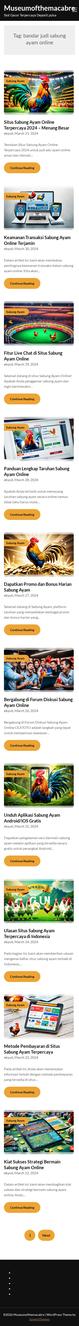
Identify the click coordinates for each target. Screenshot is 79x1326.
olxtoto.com (22, 1294)
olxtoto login (22, 1278)
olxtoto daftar (23, 1283)
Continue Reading (22, 168)
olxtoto (18, 1272)
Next (46, 1235)
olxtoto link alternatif (29, 1288)
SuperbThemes (39, 1319)
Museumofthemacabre (39, 8)
